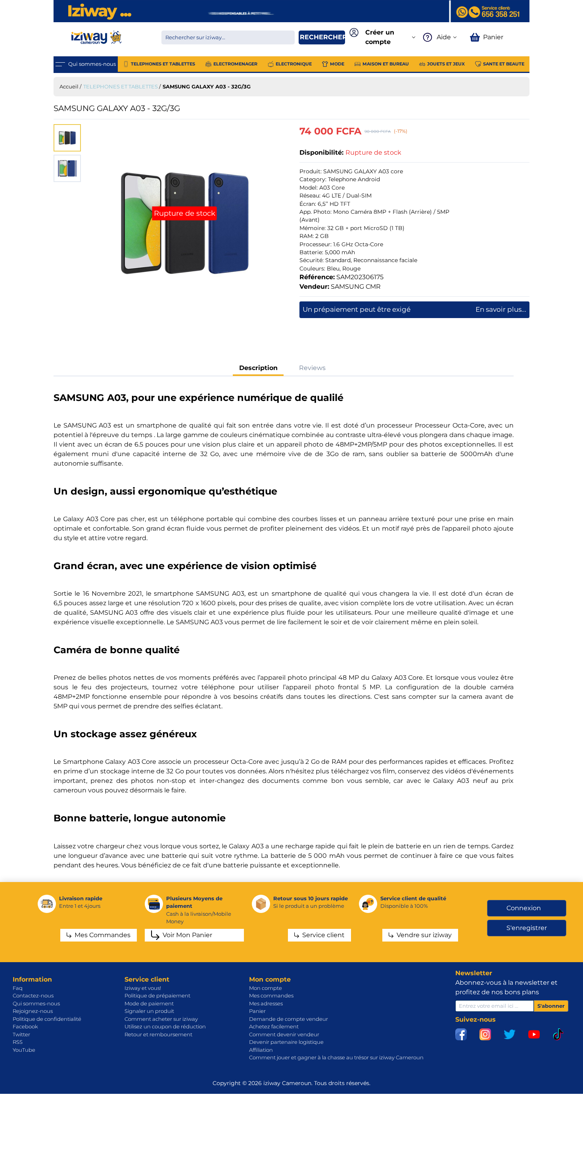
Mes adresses (266, 1003)
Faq (18, 988)
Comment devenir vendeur (284, 1034)
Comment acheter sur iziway (161, 1019)
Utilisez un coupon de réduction (165, 1026)
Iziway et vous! (143, 988)
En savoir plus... (501, 309)
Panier (257, 1011)
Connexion (523, 908)
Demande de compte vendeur (288, 1019)
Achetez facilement (274, 1026)
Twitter (21, 1034)
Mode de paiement (149, 1003)
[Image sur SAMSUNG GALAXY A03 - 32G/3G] (185, 223)
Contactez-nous (33, 995)
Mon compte (265, 988)
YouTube (24, 1050)
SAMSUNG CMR (356, 286)
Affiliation (261, 1050)
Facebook (25, 1026)
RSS (18, 1042)
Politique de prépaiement (157, 995)
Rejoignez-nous (33, 1011)
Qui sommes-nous (36, 1003)
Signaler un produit (149, 1011)
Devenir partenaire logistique (286, 1042)
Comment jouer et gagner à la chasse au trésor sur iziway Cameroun (336, 1057)
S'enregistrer (526, 928)
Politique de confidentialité (47, 1019)
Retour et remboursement (158, 1034)
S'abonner (551, 1006)
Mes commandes (271, 995)
